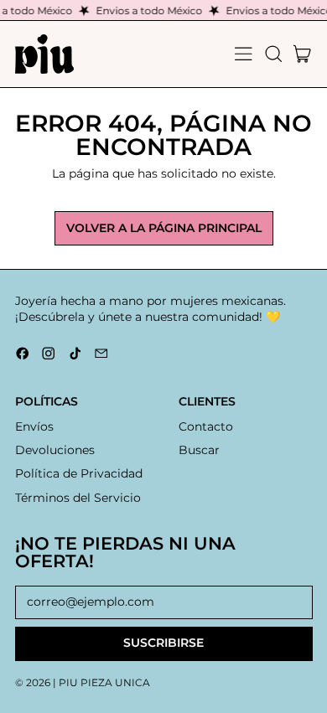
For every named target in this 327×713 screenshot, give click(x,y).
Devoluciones (55, 449)
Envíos (34, 426)
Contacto (206, 426)
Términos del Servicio (78, 497)
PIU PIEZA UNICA (104, 682)
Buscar (199, 449)
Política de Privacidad (79, 473)
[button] (272, 54)
